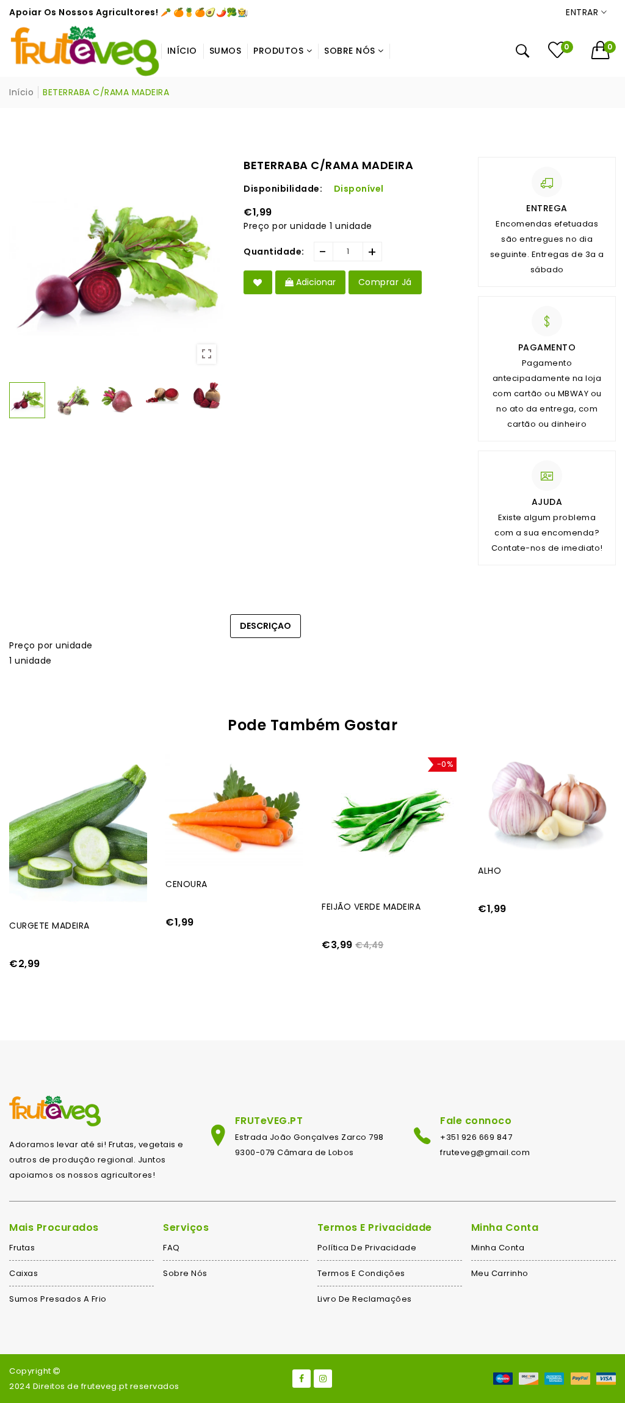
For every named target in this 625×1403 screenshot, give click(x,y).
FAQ (171, 1247)
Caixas (23, 1273)
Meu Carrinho (500, 1273)
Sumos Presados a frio (58, 1299)
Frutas (22, 1247)
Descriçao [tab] (265, 626)
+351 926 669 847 (476, 1137)
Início (21, 92)
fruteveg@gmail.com (485, 1152)
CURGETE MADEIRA (49, 925)
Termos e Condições (361, 1273)
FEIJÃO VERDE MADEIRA (371, 907)
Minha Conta (498, 1247)
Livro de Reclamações (364, 1299)
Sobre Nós (185, 1273)
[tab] (329, 619)
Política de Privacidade (367, 1247)
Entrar (583, 12)
